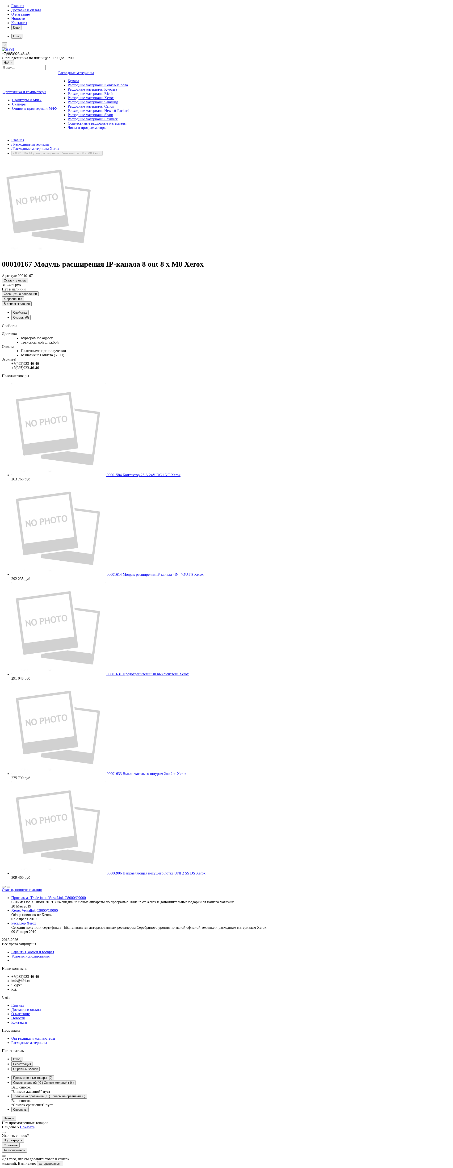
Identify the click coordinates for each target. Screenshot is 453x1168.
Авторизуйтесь (14, 1150)
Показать (27, 1127)
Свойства (20, 312)
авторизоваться (50, 1163)
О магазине (20, 14)
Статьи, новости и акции (22, 890)
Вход (17, 1059)
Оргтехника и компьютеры (33, 1038)
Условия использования (30, 956)
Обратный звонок (25, 1069)
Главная (17, 6)
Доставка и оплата (26, 10)
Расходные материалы (29, 1043)
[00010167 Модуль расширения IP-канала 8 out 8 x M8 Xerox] (49, 253)
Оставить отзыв (15, 280)
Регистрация (22, 1064)
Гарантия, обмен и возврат (32, 952)
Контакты (19, 23)
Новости (18, 19)
